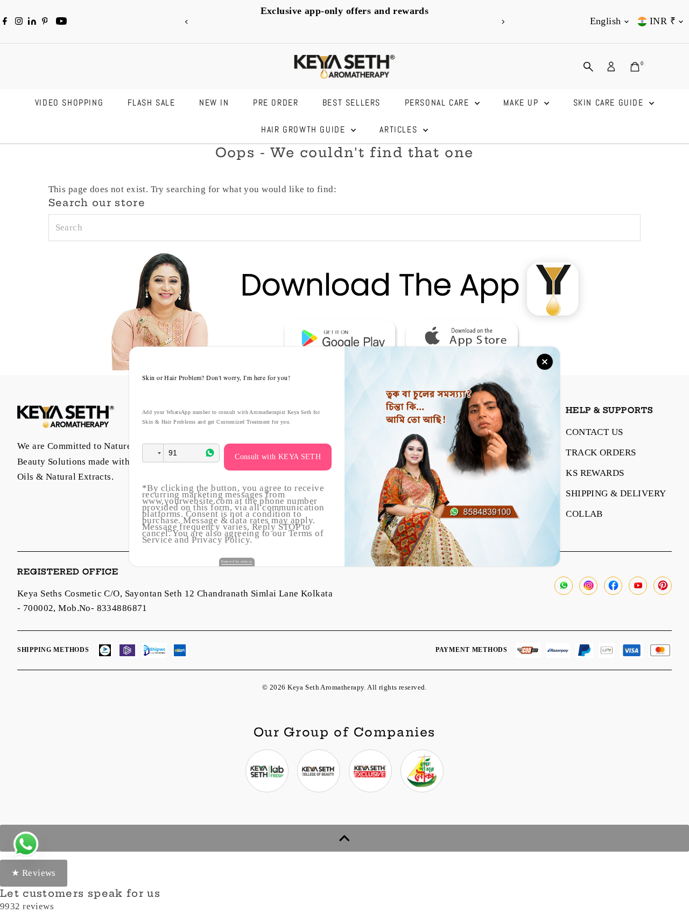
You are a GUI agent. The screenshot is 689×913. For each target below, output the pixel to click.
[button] (153, 453)
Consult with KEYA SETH (278, 457)
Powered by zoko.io (236, 561)
